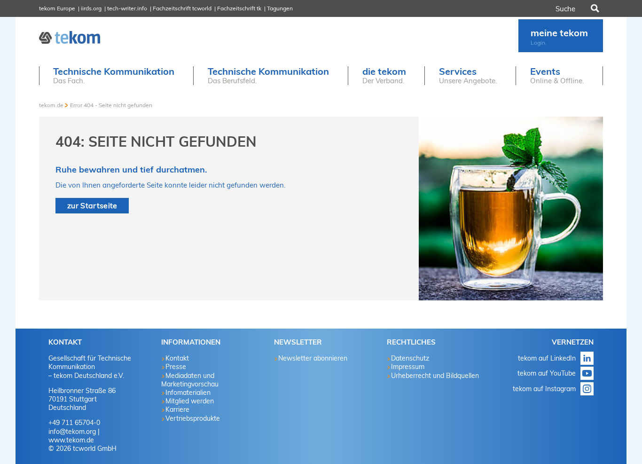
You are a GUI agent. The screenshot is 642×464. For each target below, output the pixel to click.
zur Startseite (92, 205)
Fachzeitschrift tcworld (182, 8)
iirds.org (91, 8)
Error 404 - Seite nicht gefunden (111, 105)
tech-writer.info (127, 8)
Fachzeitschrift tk (239, 8)
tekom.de (51, 105)
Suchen (594, 8)
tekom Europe (57, 8)
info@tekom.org (72, 431)
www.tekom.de (71, 440)
